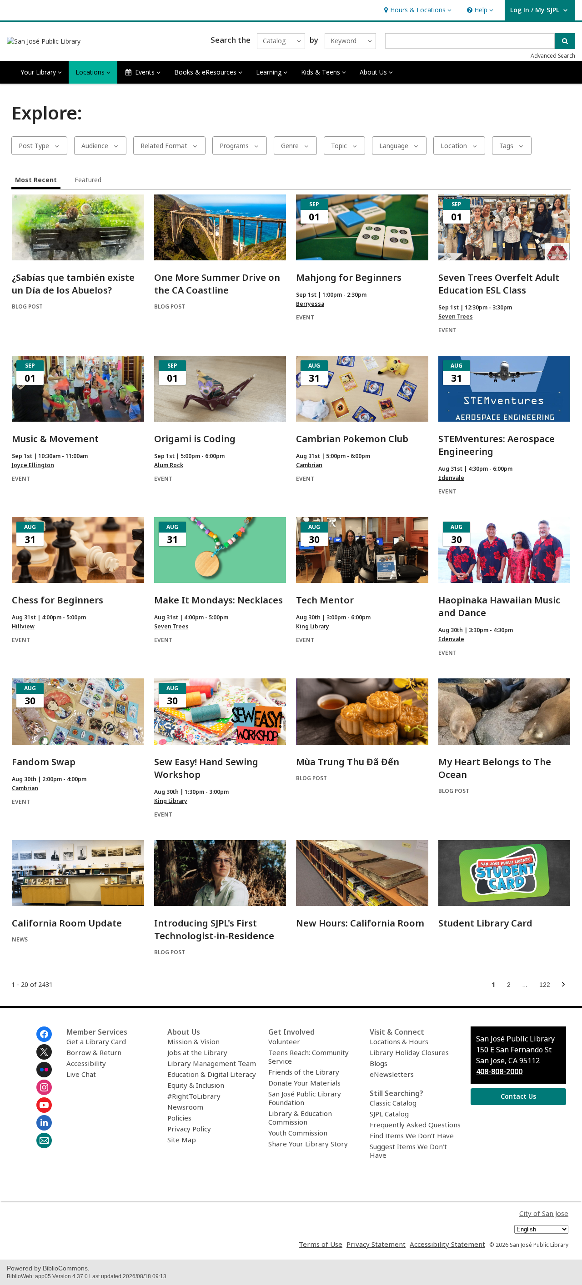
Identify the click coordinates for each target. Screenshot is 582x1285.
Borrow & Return (93, 1052)
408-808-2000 (499, 1071)
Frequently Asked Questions (415, 1124)
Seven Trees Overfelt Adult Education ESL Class (498, 283)
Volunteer (284, 1041)
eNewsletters (392, 1074)
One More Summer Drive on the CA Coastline (217, 283)
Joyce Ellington (33, 465)
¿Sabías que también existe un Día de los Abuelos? (73, 283)
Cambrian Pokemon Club (352, 439)
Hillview (23, 626)
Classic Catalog (393, 1102)
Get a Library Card (96, 1041)
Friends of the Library (303, 1071)
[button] (416, 10)
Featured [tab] (88, 179)
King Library (312, 626)
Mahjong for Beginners (348, 277)
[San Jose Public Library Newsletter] (44, 1140)
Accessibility (86, 1063)
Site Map (181, 1139)
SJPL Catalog (389, 1113)
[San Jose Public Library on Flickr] (44, 1069)
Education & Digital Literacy (211, 1074)
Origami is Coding (195, 439)
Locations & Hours (399, 1041)
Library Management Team (211, 1063)
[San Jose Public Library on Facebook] (44, 1034)
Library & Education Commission (300, 1117)
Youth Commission (297, 1132)
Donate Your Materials (304, 1082)
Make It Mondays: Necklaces (218, 600)
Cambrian (309, 465)
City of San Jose (543, 1213)
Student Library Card (485, 923)
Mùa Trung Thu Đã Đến (347, 762)
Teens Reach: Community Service (308, 1057)
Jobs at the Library (197, 1052)
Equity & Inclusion (195, 1085)
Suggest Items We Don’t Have (408, 1151)
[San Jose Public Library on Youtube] (44, 1105)
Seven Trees (455, 316)
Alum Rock (168, 465)
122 (546, 986)
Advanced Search (553, 56)
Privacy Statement (376, 1244)
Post (34, 145)
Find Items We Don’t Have (412, 1135)
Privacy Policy (189, 1128)
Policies (179, 1117)
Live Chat (81, 1074)
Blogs (378, 1063)
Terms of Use (320, 1244)
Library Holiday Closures (409, 1052)
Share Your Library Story (308, 1143)
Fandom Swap (43, 762)
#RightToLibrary (194, 1096)
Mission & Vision (193, 1041)
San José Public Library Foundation (304, 1098)
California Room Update (67, 923)
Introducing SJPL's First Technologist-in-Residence (214, 929)
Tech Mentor (325, 600)
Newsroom (185, 1106)
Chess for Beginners (57, 600)
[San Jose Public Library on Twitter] (44, 1052)
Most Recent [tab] (36, 179)
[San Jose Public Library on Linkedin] (44, 1123)
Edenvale (451, 478)
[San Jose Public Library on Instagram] (44, 1087)
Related (163, 145)
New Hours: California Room (360, 923)
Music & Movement (55, 439)
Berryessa (310, 304)
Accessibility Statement (447, 1244)
